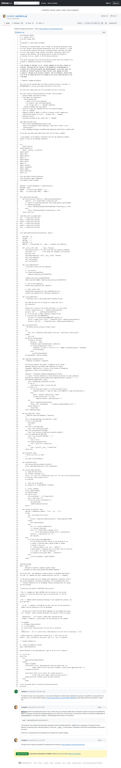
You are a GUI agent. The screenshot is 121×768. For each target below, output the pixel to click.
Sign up (116, 3)
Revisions (18, 23)
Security (46, 763)
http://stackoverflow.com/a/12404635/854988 (61, 698)
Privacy (40, 763)
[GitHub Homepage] (20, 763)
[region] (60, 360)
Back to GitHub (52, 3)
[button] (102, 23)
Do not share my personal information (92, 763)
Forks (41, 23)
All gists (43, 3)
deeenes (24, 691)
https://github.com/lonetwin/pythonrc (51, 29)
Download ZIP (113, 23)
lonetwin (10, 16)
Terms (35, 763)
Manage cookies (76, 763)
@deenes (24, 711)
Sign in (108, 3)
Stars (30, 23)
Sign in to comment (75, 753)
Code (7, 23)
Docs (63, 763)
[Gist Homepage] (7, 3)
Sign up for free (22, 754)
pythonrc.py (21, 16)
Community (58, 763)
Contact (69, 763)
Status (51, 763)
